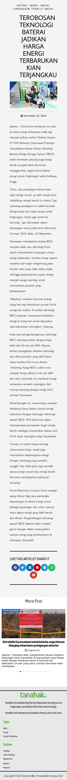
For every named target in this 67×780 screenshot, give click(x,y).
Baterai (22, 5)
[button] (15, 567)
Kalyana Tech (56, 776)
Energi (34, 5)
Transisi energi (43, 9)
